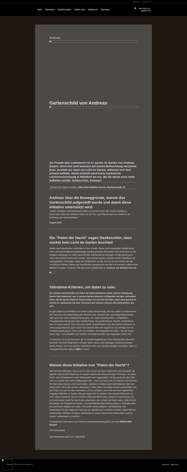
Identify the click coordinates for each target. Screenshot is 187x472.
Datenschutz (175, 464)
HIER (78, 349)
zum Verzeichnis (57, 430)
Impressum (165, 464)
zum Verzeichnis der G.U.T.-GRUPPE (67, 437)
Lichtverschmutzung (95, 421)
